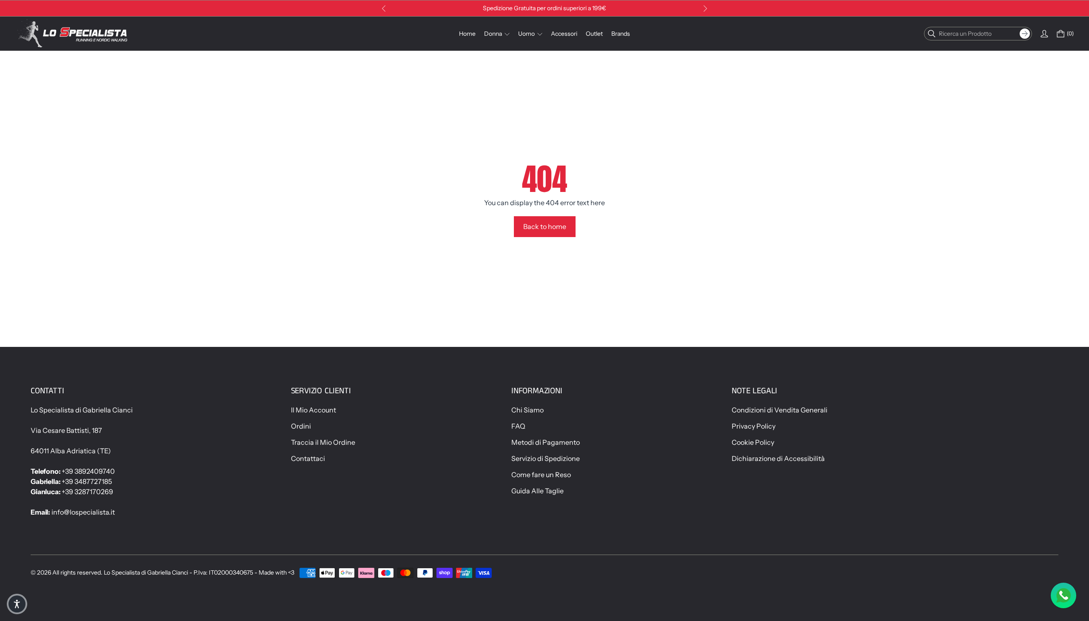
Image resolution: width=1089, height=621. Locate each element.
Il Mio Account (313, 410)
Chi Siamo (527, 410)
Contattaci (308, 458)
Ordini (301, 426)
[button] (17, 604)
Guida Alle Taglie (537, 490)
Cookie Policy (753, 442)
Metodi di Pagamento (545, 442)
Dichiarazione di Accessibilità (778, 458)
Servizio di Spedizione (545, 458)
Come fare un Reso (541, 474)
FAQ (518, 426)
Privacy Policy (753, 426)
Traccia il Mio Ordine (323, 442)
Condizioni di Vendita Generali (779, 410)
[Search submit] (1025, 33)
